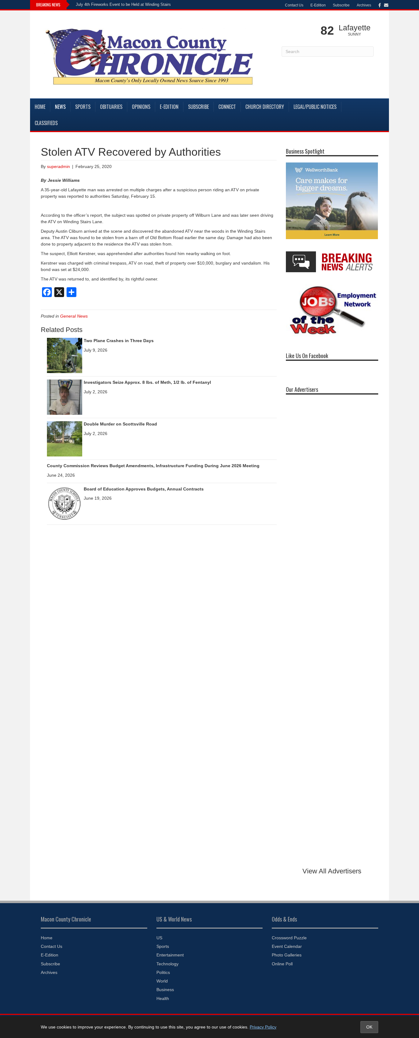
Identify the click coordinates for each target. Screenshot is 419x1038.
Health (162, 998)
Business (165, 989)
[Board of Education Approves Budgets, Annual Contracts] (64, 503)
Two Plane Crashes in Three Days (119, 340)
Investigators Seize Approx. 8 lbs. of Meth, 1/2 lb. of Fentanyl (147, 382)
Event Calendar (287, 946)
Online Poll (282, 963)
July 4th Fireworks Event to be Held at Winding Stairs (123, 4)
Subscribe (341, 5)
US (159, 937)
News (60, 106)
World (162, 981)
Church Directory (264, 106)
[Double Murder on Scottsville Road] (64, 438)
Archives (364, 5)
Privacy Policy (263, 1027)
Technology (167, 963)
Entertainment (170, 954)
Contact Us (294, 5)
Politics (163, 972)
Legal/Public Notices (315, 106)
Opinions (141, 106)
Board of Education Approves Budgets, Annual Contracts (144, 489)
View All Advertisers (331, 871)
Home (40, 106)
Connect (227, 106)
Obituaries (111, 106)
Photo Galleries (287, 954)
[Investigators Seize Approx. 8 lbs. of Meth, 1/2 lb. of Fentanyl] (64, 396)
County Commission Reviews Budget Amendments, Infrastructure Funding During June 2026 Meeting (153, 465)
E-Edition (318, 5)
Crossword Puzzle (289, 937)
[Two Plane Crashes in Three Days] (64, 355)
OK (369, 1027)
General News (74, 316)
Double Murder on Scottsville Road (120, 424)
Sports (82, 106)
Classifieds (46, 123)
